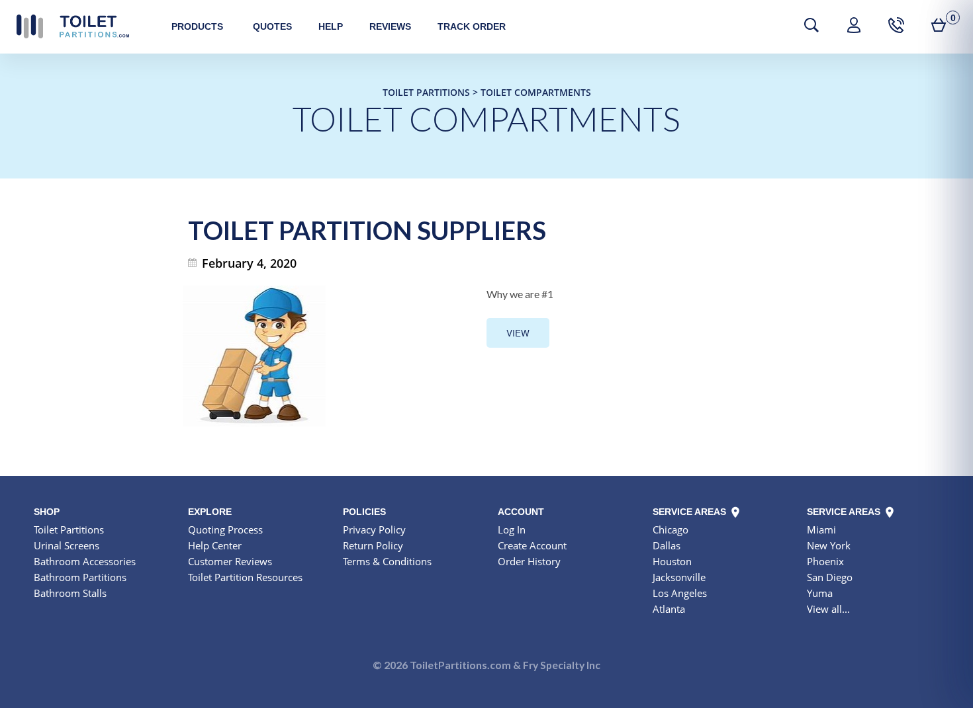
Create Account (532, 545)
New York (829, 545)
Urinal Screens (66, 545)
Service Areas (691, 511)
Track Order (472, 26)
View (518, 333)
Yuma (820, 593)
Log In (512, 529)
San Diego (830, 577)
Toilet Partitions (73, 26)
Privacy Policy (374, 529)
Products (197, 26)
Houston (672, 561)
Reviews (390, 26)
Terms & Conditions (387, 561)
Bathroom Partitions (80, 577)
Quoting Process (225, 529)
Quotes (272, 26)
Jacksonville (679, 577)
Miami (821, 529)
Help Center (215, 545)
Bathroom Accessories (85, 561)
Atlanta (669, 608)
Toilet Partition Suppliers (367, 230)
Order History (529, 561)
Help (330, 26)
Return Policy (373, 545)
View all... (828, 608)
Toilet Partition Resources (245, 577)
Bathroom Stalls (70, 593)
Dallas (666, 545)
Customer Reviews (230, 561)
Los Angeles (680, 593)
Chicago (670, 529)
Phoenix (825, 561)
